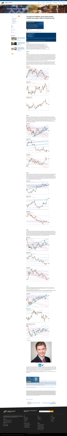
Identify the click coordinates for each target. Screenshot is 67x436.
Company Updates (39, 419)
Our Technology (52, 418)
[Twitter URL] (6, 425)
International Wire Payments (27, 425)
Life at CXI (25, 421)
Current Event (31, 399)
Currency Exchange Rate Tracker (41, 427)
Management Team (26, 419)
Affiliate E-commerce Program (41, 429)
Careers (60, 0)
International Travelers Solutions (41, 424)
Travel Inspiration (14, 21)
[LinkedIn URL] (7, 425)
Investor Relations (53, 417)
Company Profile (25, 417)
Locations (57, 0)
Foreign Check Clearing (26, 426)
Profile (53, 0)
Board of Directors (26, 418)
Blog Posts (13, 27)
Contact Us (52, 419)
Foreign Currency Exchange (40, 425)
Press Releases (39, 417)
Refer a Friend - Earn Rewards (41, 428)
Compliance (25, 420)
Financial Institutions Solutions (27, 424)
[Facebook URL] (3, 425)
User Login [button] (64, 0)
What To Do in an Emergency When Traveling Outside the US (21, 38)
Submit (52, 411)
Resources (52, 420)
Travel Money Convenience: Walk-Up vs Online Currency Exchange (21, 43)
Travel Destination (14, 18)
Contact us (45, 371)
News (28, 399)
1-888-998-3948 (8, 421)
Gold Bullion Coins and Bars (40, 426)
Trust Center (52, 421)
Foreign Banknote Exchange (27, 427)
